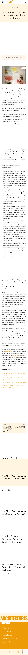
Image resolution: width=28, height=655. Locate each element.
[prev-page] (3, 483)
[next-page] (7, 483)
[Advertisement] (14, 40)
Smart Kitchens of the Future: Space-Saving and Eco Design (13, 567)
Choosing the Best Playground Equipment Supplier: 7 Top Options (12, 539)
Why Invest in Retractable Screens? (20, 426)
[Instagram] (10, 652)
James (9, 57)
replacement (16, 355)
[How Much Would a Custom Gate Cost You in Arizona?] (14, 467)
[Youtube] (22, 652)
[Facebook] (14, 62)
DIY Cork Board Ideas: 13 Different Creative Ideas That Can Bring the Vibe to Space (8, 428)
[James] (14, 443)
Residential (16, 8)
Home (9, 8)
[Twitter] (18, 652)
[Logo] (14, 1)
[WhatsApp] (21, 62)
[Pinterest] (18, 62)
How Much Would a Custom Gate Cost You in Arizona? (14, 477)
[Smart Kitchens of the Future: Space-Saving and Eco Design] (14, 553)
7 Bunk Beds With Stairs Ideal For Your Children (14, 382)
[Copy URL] (11, 62)
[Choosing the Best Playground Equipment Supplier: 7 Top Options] (14, 525)
